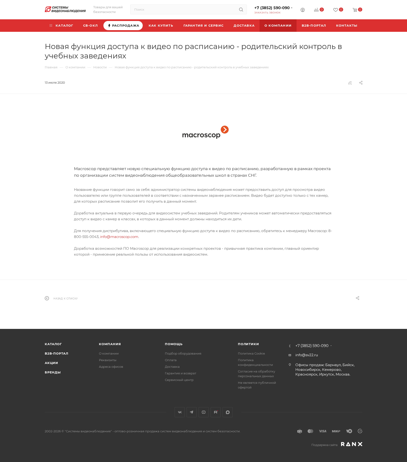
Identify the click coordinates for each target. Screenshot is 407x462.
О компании (109, 353)
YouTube (204, 412)
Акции (51, 363)
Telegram (192, 412)
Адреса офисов (111, 366)
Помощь (174, 344)
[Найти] (241, 9)
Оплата (171, 360)
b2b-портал (56, 353)
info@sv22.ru (306, 355)
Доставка (172, 366)
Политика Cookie (251, 353)
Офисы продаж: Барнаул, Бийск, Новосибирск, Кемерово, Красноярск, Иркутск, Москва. (324, 369)
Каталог (53, 344)
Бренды (53, 372)
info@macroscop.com (119, 236)
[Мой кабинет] (303, 10)
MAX (228, 412)
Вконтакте (180, 412)
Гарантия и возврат (180, 373)
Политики (248, 344)
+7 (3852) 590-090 (272, 8)
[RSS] (350, 83)
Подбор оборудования (183, 353)
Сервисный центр (179, 380)
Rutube (216, 412)
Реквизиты (107, 360)
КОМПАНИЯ (110, 344)
